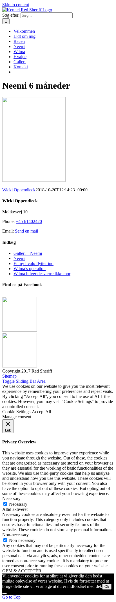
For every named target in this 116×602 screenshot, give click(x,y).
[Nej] (4, 593)
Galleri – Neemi (28, 253)
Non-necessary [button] (15, 534)
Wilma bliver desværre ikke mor (42, 273)
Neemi (19, 258)
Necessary (18, 504)
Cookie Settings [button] (16, 411)
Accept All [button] (41, 411)
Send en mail (26, 231)
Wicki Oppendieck (18, 189)
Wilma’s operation (30, 268)
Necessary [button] (11, 498)
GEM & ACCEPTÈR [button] (21, 570)
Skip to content (15, 4)
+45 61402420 (29, 221)
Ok (106, 587)
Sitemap (9, 376)
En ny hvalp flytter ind (33, 263)
